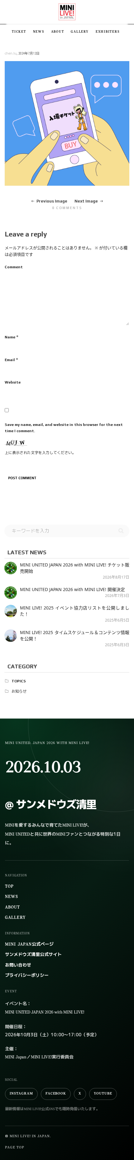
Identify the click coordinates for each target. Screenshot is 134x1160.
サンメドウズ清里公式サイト (33, 954)
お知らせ (19, 691)
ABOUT (57, 32)
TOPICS (19, 681)
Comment (14, 267)
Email (10, 360)
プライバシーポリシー (27, 975)
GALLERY (80, 32)
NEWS (38, 32)
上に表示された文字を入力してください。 (40, 453)
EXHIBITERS (108, 32)
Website (13, 382)
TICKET (19, 32)
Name (10, 337)
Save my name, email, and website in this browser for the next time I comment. (64, 427)
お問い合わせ (18, 965)
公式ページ (29, 944)
